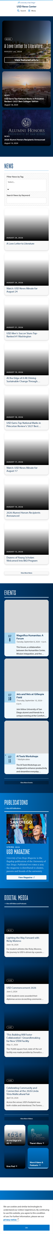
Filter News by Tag (15, 176)
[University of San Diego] (26, 2)
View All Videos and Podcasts (16, 904)
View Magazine (25, 877)
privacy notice (9, 1219)
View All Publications (13, 808)
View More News (26, 573)
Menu (33, 11)
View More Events (26, 783)
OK (26, 1227)
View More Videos (26, 1119)
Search (23, 11)
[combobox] (26, 185)
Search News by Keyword (18, 195)
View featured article (26, 60)
